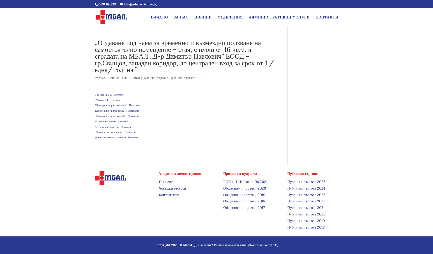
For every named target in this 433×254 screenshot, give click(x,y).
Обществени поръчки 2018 (244, 201)
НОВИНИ (203, 17)
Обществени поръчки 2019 (244, 194)
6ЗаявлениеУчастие (105, 121)
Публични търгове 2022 (306, 201)
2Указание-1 (101, 100)
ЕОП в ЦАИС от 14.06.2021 (245, 181)
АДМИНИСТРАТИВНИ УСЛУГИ (279, 17)
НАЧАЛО (159, 17)
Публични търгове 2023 (306, 194)
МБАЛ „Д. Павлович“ (197, 245)
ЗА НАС (181, 17)
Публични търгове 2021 (186, 78)
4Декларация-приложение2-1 (111, 110)
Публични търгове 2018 (306, 227)
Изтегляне (119, 94)
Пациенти (167, 181)
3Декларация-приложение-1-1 (111, 105)
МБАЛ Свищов (109, 78)
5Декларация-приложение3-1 (111, 116)
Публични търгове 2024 (306, 188)
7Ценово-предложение (107, 126)
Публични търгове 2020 (306, 214)
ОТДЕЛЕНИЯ (230, 17)
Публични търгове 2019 (306, 220)
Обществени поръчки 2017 (244, 207)
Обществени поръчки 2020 (244, 188)
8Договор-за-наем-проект (109, 132)
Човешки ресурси (172, 188)
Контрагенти (169, 194)
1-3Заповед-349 (103, 94)
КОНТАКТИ (327, 17)
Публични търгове (155, 78)
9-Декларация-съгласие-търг (110, 137)
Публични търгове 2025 (306, 181)
